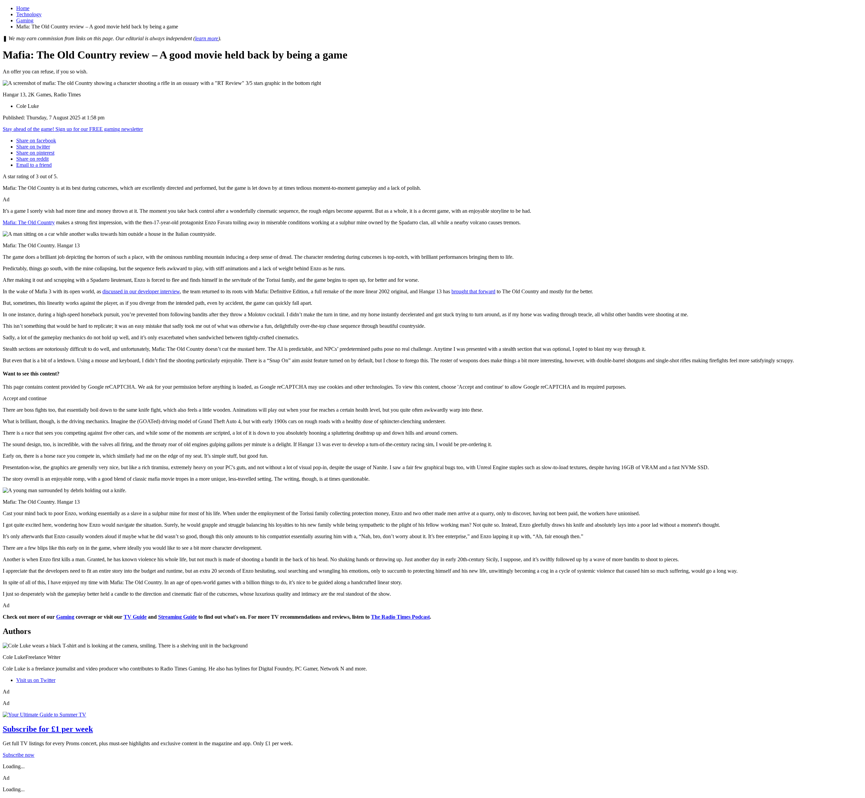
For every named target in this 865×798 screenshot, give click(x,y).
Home (22, 8)
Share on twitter (33, 147)
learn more (206, 38)
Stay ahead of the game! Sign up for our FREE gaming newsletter (73, 129)
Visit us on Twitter (35, 680)
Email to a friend (34, 165)
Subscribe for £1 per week (48, 729)
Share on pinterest (35, 153)
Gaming (24, 20)
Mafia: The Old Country (29, 222)
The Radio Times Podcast (400, 617)
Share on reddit (32, 159)
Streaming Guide (177, 617)
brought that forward (473, 291)
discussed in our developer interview (141, 291)
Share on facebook (36, 140)
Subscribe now (18, 755)
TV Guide (135, 617)
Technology (29, 14)
